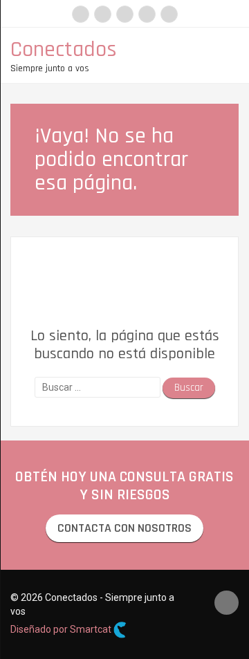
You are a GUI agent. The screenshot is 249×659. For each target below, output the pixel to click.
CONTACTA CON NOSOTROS (124, 528)
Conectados (63, 49)
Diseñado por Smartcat (61, 629)
